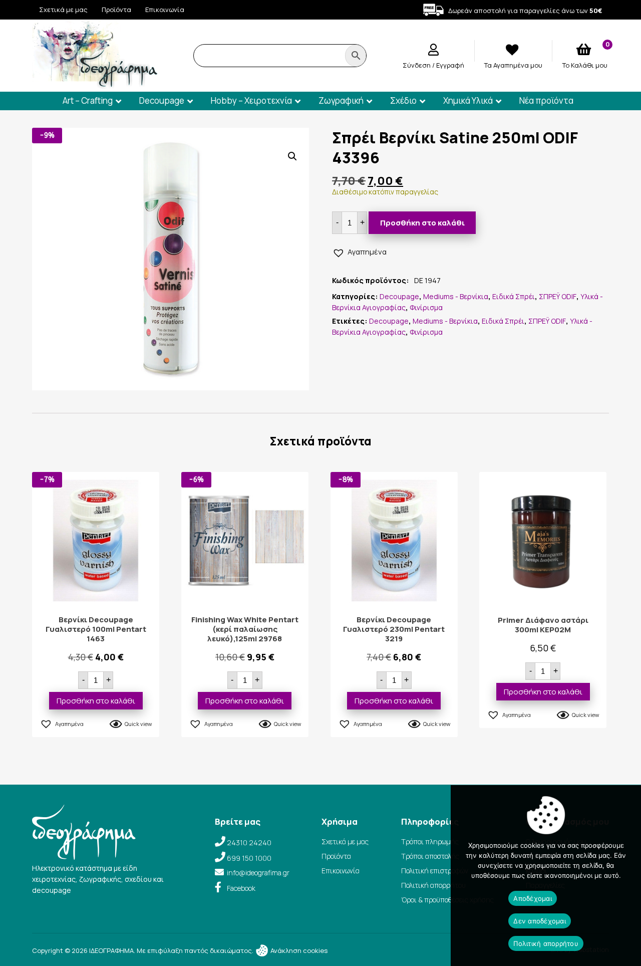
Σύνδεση (417, 65)
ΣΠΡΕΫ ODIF (557, 296)
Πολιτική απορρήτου (433, 885)
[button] (292, 156)
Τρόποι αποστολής (430, 856)
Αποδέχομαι (532, 898)
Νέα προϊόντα (546, 100)
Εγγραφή (450, 65)
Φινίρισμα (426, 307)
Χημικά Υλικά (468, 100)
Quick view (138, 724)
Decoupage (161, 100)
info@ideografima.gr (258, 872)
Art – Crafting (88, 100)
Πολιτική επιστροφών (434, 870)
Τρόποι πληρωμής (430, 841)
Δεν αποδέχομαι (539, 921)
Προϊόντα (116, 9)
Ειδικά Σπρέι (513, 296)
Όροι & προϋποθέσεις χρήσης (447, 899)
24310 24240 (249, 842)
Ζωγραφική (341, 100)
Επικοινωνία (164, 9)
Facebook (241, 888)
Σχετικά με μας (63, 9)
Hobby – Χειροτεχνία (251, 100)
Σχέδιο (403, 100)
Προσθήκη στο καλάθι (422, 222)
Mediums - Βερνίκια (455, 296)
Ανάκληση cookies (298, 950)
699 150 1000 (249, 858)
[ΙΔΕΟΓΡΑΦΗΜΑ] (94, 84)
